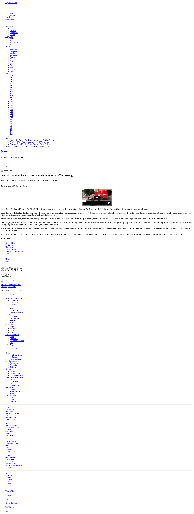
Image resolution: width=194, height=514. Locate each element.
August (12, 57)
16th (11, 106)
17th (11, 104)
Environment (14, 385)
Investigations (15, 349)
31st (11, 75)
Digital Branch (15, 318)
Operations (14, 363)
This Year (13, 45)
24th (11, 89)
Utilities (12, 383)
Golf (11, 343)
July (11, 59)
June (11, 61)
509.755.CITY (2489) (17, 290)
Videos (12, 35)
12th (11, 114)
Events (12, 322)
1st (11, 136)
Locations (13, 316)
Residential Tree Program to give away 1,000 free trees (29, 142)
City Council (14, 310)
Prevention (14, 351)
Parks (12, 337)
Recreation (14, 339)
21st (11, 95)
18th (11, 102)
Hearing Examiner (16, 312)
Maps (12, 393)
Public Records (15, 401)
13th (11, 112)
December (13, 49)
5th (11, 128)
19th (11, 100)
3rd (11, 132)
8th (11, 122)
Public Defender (15, 359)
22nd (11, 93)
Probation (13, 357)
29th (11, 79)
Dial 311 (4, 290)
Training (13, 367)
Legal (12, 397)
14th (11, 110)
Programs (13, 327)
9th (11, 120)
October (13, 53)
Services (13, 320)
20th (11, 97)
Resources (13, 304)
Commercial (14, 300)
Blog (11, 29)
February (13, 69)
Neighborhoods (15, 373)
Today (12, 39)
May (11, 63)
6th (11, 126)
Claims (12, 399)
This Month (14, 43)
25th (11, 87)
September (13, 55)
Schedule (13, 329)
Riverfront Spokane (17, 341)
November (13, 51)
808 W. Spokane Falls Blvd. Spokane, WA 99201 (11, 286)
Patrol (12, 347)
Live (11, 333)
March (12, 67)
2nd (11, 134)
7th (11, 124)
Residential (14, 302)
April (12, 65)
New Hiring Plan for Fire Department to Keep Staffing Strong (32, 140)
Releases (13, 31)
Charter (12, 389)
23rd (11, 91)
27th (11, 83)
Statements (14, 33)
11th (11, 116)
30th (11, 77)
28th (11, 81)
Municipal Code (15, 391)
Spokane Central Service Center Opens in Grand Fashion (30, 144)
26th (11, 85)
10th (11, 118)
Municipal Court (16, 355)
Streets (12, 379)
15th (11, 108)
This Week (14, 41)
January (12, 71)
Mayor (12, 308)
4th (11, 130)
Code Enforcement (16, 375)
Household (14, 381)
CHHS (12, 371)
